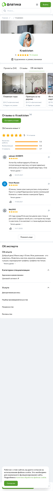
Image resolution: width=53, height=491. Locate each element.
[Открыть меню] (37, 5)
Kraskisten (19, 18)
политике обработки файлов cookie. (31, 477)
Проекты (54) (10, 68)
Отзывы (23, 68)
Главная (5, 18)
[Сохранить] (20, 91)
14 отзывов (33, 55)
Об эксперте (36, 68)
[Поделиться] (15, 91)
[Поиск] (4, 10)
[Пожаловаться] (49, 157)
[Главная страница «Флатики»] (18, 4)
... (11, 18)
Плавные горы (10, 96)
